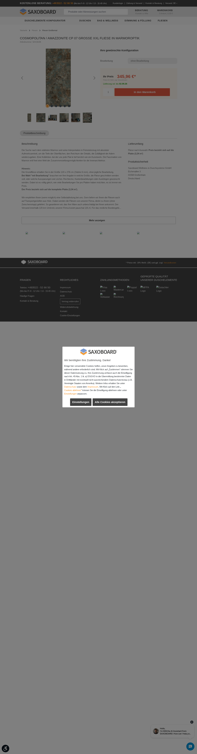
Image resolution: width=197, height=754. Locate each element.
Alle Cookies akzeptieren (110, 402)
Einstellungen (70, 393)
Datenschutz (70, 387)
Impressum (93, 387)
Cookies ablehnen (72, 390)
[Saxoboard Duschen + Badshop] (98, 352)
